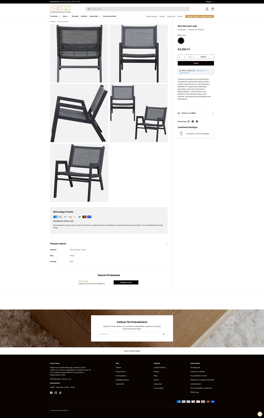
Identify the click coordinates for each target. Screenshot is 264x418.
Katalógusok (195, 367)
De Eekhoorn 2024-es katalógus (197, 134)
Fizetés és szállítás (197, 372)
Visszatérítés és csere (198, 376)
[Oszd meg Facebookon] (193, 121)
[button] (212, 9)
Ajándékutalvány (122, 380)
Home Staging (151, 16)
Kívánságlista (121, 376)
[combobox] (138, 9)
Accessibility (159, 388)
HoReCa (84, 16)
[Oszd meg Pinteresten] (197, 121)
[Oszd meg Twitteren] (189, 121)
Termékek (54, 16)
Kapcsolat (171, 16)
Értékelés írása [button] (126, 282)
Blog (155, 376)
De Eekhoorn (182, 30)
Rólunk (162, 16)
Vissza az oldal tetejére (132, 351)
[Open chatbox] (259, 414)
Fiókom (118, 367)
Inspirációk (94, 16)
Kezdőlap (52, 21)
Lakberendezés (160, 367)
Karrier (180, 16)
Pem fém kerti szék (62, 21)
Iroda (65, 16)
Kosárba (203, 57)
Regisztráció (120, 372)
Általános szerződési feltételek (202, 380)
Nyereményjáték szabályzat (201, 388)
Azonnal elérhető (109, 16)
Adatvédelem (195, 384)
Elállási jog (194, 392)
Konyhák (75, 16)
